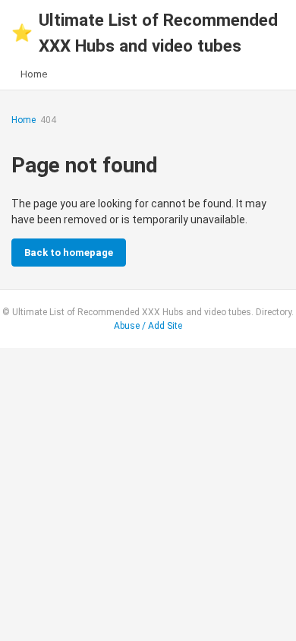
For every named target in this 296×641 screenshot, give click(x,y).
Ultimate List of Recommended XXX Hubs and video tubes (144, 32)
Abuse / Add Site (148, 325)
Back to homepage (68, 252)
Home (33, 74)
